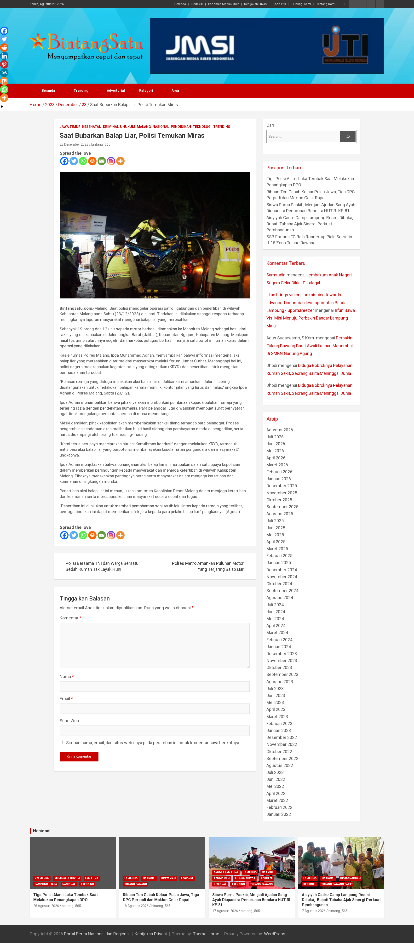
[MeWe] (4, 73)
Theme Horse (206, 933)
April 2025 (275, 541)
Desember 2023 (281, 653)
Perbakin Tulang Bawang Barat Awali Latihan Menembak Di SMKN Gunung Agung (310, 345)
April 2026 (275, 457)
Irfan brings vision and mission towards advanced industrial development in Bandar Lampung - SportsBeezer (307, 302)
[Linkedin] (4, 56)
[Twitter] (73, 161)
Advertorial (116, 90)
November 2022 (281, 744)
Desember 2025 (281, 485)
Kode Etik (279, 4)
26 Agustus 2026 (46, 906)
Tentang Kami (325, 4)
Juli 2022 (275, 772)
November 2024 (281, 576)
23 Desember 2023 (74, 144)
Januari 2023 (278, 730)
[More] (120, 161)
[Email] (102, 161)
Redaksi (197, 4)
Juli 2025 (275, 520)
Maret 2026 (277, 464)
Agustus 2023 (279, 681)
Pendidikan (181, 127)
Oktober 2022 (279, 751)
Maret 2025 (277, 548)
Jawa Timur (70, 127)
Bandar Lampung (226, 872)
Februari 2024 (279, 639)
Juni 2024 (275, 611)
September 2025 (282, 506)
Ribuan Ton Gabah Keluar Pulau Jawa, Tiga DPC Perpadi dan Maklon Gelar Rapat (161, 897)
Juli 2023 (275, 688)
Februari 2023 (279, 723)
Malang (144, 127)
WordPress (274, 933)
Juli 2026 (275, 436)
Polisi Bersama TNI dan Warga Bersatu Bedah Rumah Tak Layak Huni (102, 566)
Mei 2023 (275, 702)
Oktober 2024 (279, 583)
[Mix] (4, 81)
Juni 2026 (275, 443)
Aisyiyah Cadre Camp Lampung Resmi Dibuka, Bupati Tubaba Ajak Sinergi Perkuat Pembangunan (310, 223)
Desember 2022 (281, 737)
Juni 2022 (275, 779)
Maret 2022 (277, 800)
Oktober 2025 (279, 499)
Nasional (161, 127)
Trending (81, 90)
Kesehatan (91, 127)
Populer (266, 878)
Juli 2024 (275, 604)
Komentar (70, 617)
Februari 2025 (279, 555)
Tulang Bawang (135, 884)
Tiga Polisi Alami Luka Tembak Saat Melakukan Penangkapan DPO (65, 897)
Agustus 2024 (279, 597)
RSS (343, 4)
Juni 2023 (275, 695)
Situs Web (69, 720)
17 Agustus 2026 (225, 911)
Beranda (180, 4)
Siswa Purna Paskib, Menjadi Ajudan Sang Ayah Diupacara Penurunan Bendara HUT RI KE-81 (251, 899)
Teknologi (202, 127)
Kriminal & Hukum (119, 127)
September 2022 (282, 758)
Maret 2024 (277, 632)
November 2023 (281, 660)
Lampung (91, 878)
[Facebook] (64, 161)
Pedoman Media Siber (223, 4)
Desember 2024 (281, 569)
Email (66, 698)
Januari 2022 (278, 814)
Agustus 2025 (279, 513)
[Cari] (348, 136)
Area (175, 90)
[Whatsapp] (83, 161)
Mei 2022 (275, 786)
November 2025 (281, 492)
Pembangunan (350, 878)
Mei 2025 (275, 534)
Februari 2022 (279, 807)
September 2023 (282, 674)
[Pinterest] (4, 64)
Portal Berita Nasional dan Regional (97, 933)
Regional (187, 878)
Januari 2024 (278, 646)
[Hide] (2, 107)
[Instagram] (111, 161)
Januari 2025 (278, 562)
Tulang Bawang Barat (337, 884)
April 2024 (275, 625)
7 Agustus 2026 (314, 911)
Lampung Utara (46, 884)
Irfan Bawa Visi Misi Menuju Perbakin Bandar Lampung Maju (310, 318)
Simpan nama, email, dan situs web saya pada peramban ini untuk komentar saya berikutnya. (153, 742)
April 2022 (275, 793)
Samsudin (276, 274)
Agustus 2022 (279, 765)
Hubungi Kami (301, 4)
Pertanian (168, 878)
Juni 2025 (275, 527)
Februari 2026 (279, 471)
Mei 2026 (275, 450)
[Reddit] (4, 47)
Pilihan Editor (245, 878)
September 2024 (282, 590)
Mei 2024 (275, 618)
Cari (270, 125)
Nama (67, 676)
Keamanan (42, 878)
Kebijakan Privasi (255, 4)
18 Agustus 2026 (136, 906)
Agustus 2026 (279, 429)
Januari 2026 (278, 478)
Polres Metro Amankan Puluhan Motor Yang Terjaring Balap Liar (208, 566)
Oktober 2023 (279, 667)
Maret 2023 (277, 716)
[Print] (92, 161)
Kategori (146, 90)
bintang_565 (100, 144)
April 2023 (275, 709)
